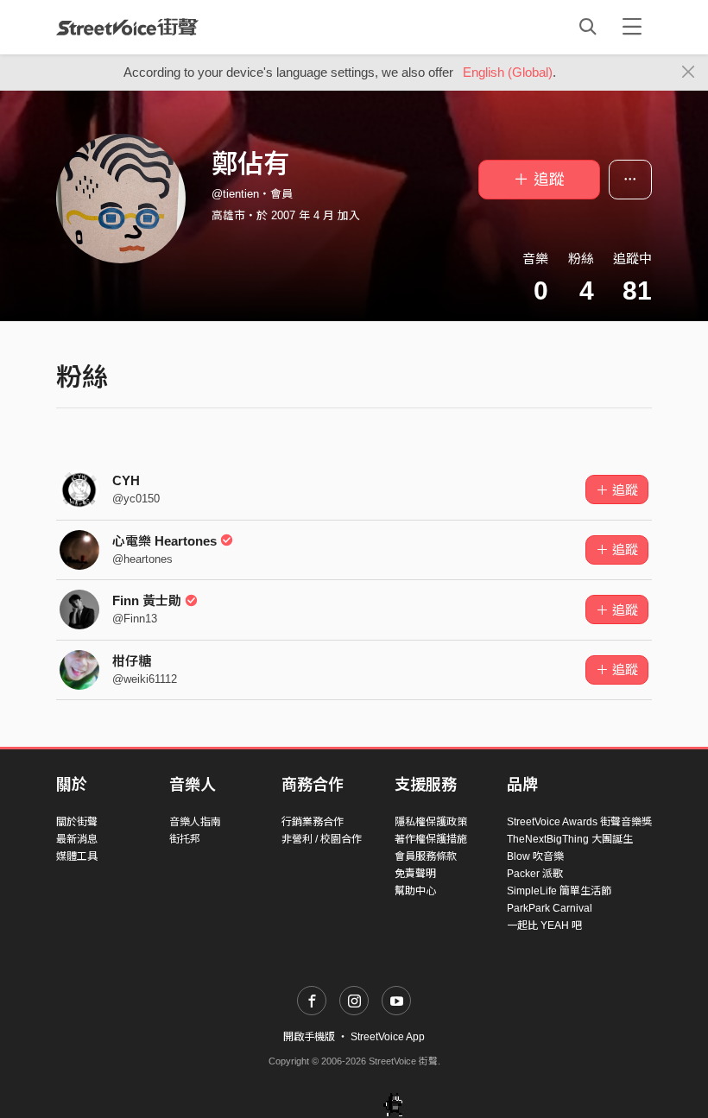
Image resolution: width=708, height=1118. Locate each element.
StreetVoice (127, 26)
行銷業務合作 (312, 822)
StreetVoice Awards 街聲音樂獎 (579, 822)
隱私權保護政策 (431, 822)
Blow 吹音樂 (535, 856)
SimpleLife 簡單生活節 (559, 891)
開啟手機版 (309, 1037)
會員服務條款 (426, 856)
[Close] (688, 72)
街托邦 (184, 839)
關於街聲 (77, 822)
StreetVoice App (388, 1037)
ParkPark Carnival (549, 908)
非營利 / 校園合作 (321, 839)
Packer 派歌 (535, 874)
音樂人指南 (195, 822)
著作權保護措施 (431, 839)
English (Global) (508, 72)
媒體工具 (77, 856)
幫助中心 (415, 891)
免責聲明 (415, 874)
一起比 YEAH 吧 (544, 925)
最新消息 (77, 839)
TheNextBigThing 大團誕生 (570, 839)
